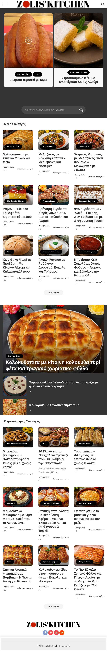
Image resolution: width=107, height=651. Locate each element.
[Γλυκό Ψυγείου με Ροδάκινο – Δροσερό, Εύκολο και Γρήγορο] (53, 245)
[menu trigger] (6, 4)
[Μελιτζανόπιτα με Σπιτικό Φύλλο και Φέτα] (18, 140)
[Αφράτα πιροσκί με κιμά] (28, 40)
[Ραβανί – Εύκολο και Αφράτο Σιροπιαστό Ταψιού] (18, 195)
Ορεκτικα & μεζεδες (86, 503)
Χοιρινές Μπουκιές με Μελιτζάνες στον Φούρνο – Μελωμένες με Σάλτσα (88, 162)
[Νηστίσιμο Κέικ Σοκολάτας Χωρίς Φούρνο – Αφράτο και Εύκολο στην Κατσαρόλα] (89, 245)
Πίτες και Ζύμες (23, 74)
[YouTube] (56, 632)
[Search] (102, 4)
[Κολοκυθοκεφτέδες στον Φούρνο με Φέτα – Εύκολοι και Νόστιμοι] (53, 555)
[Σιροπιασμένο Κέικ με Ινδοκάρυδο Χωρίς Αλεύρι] (78, 40)
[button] (50, 104)
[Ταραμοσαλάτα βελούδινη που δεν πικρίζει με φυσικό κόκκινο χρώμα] (14, 386)
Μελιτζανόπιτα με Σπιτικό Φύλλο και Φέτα (16, 158)
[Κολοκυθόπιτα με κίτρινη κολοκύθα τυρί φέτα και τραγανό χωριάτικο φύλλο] (53, 339)
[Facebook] (45, 632)
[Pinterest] (50, 632)
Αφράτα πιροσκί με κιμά (28, 80)
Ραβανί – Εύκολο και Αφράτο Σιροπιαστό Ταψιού (17, 212)
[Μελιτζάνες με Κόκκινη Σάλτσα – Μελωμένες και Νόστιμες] (53, 140)
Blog (45, 443)
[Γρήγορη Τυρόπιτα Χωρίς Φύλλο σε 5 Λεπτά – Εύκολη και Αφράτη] (53, 195)
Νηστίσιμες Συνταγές (87, 201)
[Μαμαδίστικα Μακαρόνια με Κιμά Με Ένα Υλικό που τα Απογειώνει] (18, 497)
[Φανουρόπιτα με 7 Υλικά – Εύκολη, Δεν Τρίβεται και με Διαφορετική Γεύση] (89, 195)
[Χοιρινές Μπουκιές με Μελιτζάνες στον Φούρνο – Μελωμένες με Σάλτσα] (89, 140)
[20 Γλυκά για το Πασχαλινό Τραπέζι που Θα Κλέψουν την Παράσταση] (53, 437)
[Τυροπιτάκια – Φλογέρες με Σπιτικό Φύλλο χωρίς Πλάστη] (89, 437)
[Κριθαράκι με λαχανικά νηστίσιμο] (14, 407)
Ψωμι (9, 252)
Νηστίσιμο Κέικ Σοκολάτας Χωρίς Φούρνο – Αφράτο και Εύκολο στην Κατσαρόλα (87, 267)
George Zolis (9, 167)
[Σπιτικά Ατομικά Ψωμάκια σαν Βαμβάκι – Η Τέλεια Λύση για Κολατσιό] (18, 555)
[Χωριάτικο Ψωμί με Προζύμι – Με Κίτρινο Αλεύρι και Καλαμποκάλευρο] (18, 245)
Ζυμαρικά (11, 503)
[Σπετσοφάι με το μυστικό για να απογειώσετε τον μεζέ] (89, 497)
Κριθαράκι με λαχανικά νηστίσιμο (54, 405)
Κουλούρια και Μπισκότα (17, 443)
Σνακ (38, 74)
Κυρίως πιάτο (48, 146)
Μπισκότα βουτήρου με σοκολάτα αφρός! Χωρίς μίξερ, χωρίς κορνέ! (17, 459)
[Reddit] (61, 632)
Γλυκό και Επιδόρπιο (78, 72)
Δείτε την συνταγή (24, 169)
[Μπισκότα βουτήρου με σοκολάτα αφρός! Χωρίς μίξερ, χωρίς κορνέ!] (18, 437)
